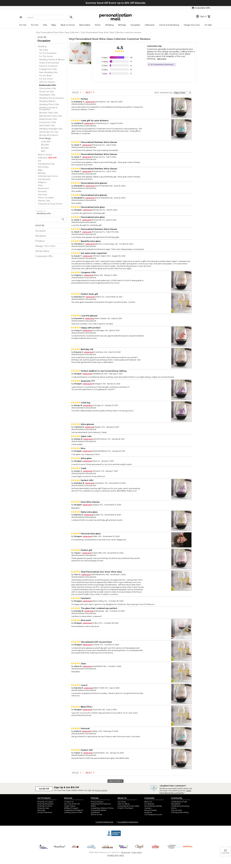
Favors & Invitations (48, 66)
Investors (148, 812)
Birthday (122, 25)
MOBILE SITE (112, 855)
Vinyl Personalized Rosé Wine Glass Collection (97, 39)
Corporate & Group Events (50, 204)
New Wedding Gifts (48, 72)
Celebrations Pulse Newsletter (179, 803)
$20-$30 (45, 145)
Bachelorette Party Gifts (50, 116)
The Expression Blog (179, 812)
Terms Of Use (96, 814)
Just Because (44, 179)
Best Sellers (84, 25)
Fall (39, 161)
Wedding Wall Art (47, 101)
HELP (121, 855)
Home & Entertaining (169, 25)
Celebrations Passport (73, 810)
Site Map (41, 810)
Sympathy (135, 25)
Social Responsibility (153, 806)
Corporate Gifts (44, 256)
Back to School (68, 25)
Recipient (40, 235)
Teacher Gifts (44, 201)
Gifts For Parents (47, 82)
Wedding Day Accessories (51, 98)
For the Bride (45, 75)
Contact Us (69, 802)
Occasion (43, 40)
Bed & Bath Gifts (47, 125)
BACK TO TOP (114, 781)
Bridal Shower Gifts (48, 119)
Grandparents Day (46, 164)
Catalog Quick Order (73, 812)
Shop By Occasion (45, 802)
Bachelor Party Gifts (48, 113)
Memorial (42, 194)
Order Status (69, 806)
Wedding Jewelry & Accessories (48, 108)
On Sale (208, 25)
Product (40, 241)
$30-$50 (45, 148)
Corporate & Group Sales (128, 806)
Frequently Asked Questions (98, 811)
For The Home (46, 56)
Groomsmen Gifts (47, 88)
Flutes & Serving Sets (49, 63)
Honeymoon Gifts (47, 122)
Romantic (42, 191)
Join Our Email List (72, 804)
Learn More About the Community (175, 791)
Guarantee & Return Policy (102, 808)
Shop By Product (44, 806)
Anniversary (43, 167)
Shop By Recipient (45, 804)
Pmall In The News (125, 808)
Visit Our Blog (123, 804)
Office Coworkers (46, 197)
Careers (147, 808)
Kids (45, 25)
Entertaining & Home (48, 176)
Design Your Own (192, 25)
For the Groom (46, 79)
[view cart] (209, 16)
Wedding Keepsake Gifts (50, 129)
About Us (148, 802)
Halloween (150, 25)
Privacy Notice (101, 790)
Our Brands (149, 804)
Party (40, 185)
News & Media (150, 810)
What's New (42, 251)
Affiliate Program (71, 808)
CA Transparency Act (153, 814)
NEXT (89, 92)
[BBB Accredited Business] (113, 836)
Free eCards (176, 810)
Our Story (122, 802)
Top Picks (43, 50)
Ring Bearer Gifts (47, 95)
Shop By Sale (43, 808)
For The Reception (48, 53)
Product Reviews (44, 812)
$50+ (43, 151)
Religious (42, 182)
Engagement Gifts (48, 69)
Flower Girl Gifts (46, 91)
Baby (53, 25)
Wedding (109, 25)
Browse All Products (48, 135)
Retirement (43, 188)
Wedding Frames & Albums (52, 59)
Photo (98, 25)
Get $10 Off (44, 789)
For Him (34, 25)
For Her (22, 25)
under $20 (46, 141)
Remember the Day (48, 132)
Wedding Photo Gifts (49, 104)
